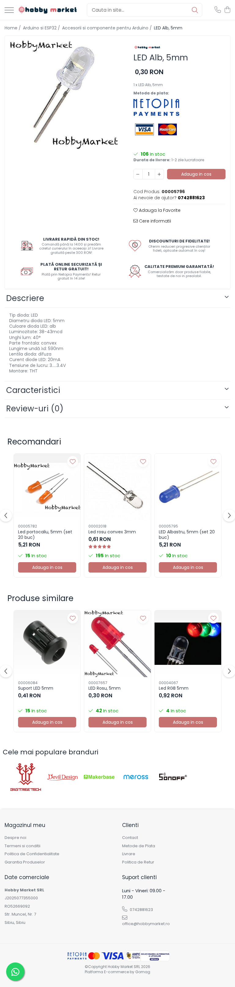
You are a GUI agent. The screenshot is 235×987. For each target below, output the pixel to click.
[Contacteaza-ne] (217, 10)
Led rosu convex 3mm (112, 532)
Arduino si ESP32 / (42, 28)
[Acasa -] (48, 10)
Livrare (128, 854)
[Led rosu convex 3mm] (117, 487)
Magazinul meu (25, 825)
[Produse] (9, 10)
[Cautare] (195, 10)
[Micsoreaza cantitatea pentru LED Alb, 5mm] (138, 174)
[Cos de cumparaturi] (227, 10)
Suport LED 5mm (35, 688)
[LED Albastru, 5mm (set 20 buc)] (188, 487)
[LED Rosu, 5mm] (117, 643)
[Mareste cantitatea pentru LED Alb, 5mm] (159, 174)
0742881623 (141, 910)
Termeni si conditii (22, 846)
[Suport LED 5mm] (47, 643)
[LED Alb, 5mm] (63, 94)
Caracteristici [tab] (33, 390)
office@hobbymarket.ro (146, 924)
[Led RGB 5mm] (188, 643)
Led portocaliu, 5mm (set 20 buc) (45, 534)
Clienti (130, 825)
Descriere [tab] (25, 298)
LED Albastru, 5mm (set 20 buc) (187, 534)
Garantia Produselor (25, 862)
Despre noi (15, 837)
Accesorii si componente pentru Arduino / (107, 28)
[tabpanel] (63, 94)
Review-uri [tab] (34, 408)
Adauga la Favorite (159, 210)
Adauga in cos (196, 174)
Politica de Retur (138, 862)
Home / (13, 28)
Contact (130, 837)
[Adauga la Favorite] (72, 461)
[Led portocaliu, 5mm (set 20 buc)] (47, 487)
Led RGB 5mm (173, 688)
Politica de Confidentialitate (32, 854)
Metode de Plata (138, 846)
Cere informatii (154, 221)
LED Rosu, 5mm (104, 688)
